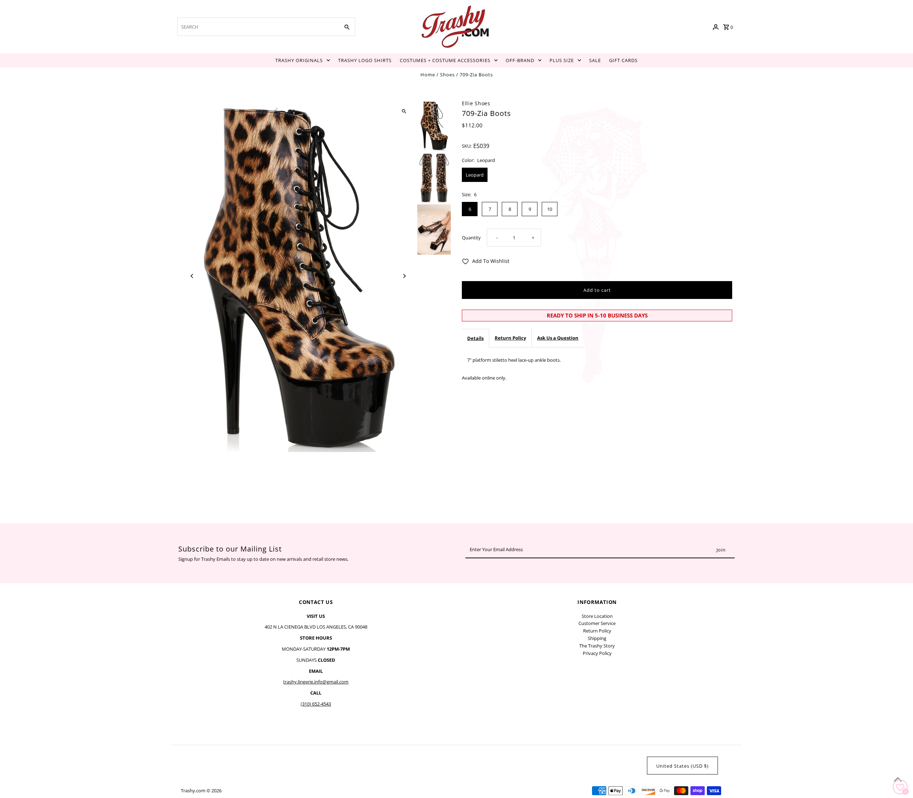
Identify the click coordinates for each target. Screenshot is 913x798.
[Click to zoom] (404, 111)
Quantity (471, 237)
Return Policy (510, 338)
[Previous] (192, 276)
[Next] (404, 276)
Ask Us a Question (557, 338)
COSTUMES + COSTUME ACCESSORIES (445, 60)
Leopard (475, 175)
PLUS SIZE (562, 60)
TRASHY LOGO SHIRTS (365, 60)
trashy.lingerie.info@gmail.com (315, 681)
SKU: (466, 146)
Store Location (597, 616)
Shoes (447, 74)
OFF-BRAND (520, 60)
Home (427, 74)
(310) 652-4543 (316, 704)
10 (549, 209)
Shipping (597, 638)
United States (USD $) (682, 766)
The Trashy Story (597, 645)
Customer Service (597, 623)
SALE (595, 60)
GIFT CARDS (623, 60)
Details (475, 338)
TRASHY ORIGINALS (299, 60)
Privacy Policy (597, 653)
